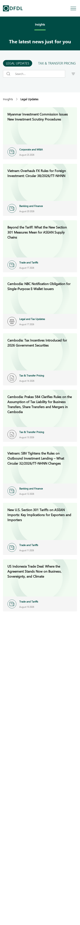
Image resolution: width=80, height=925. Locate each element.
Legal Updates (17, 63)
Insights (8, 99)
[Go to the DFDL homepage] (13, 8)
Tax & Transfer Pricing (57, 63)
